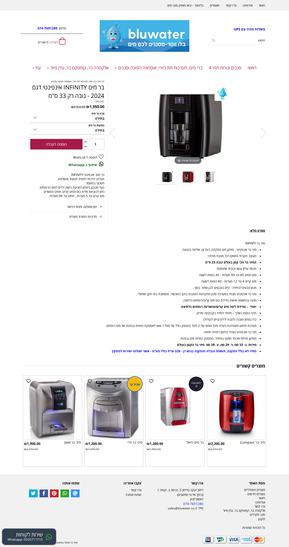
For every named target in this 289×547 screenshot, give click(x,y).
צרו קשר (231, 5)
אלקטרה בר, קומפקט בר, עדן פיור (79, 68)
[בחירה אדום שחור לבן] (67, 117)
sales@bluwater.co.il (182, 508)
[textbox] (237, 29)
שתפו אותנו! (133, 494)
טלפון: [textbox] (51, 28)
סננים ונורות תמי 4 (225, 68)
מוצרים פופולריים (254, 490)
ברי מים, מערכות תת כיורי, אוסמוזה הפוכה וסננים (159, 68)
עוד (38, 68)
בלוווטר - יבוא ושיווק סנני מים (185, 5)
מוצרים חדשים (256, 494)
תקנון (261, 519)
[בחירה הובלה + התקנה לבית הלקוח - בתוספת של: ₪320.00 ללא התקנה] (67, 128)
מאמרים (214, 5)
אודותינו (248, 5)
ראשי (252, 68)
